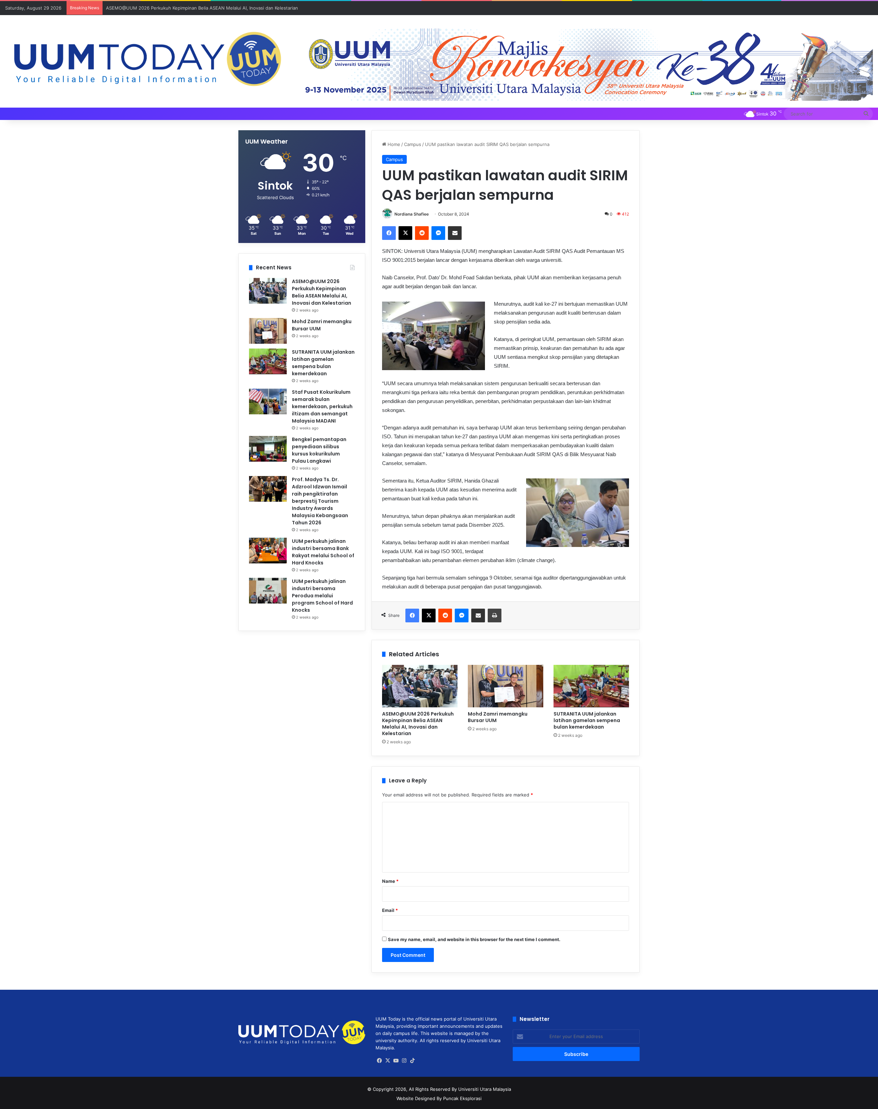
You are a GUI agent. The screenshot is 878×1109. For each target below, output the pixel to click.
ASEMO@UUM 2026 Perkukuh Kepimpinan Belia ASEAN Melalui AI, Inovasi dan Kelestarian (202, 8)
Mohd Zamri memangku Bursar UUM (497, 717)
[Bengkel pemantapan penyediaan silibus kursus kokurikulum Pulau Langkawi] (268, 449)
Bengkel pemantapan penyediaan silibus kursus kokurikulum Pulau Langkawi (319, 450)
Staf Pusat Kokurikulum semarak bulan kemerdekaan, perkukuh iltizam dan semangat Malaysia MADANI (322, 406)
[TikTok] (412, 1061)
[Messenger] (438, 233)
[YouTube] (396, 1061)
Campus (412, 144)
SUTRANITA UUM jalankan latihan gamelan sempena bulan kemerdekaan (587, 720)
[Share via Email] (455, 233)
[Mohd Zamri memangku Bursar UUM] (505, 686)
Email (390, 910)
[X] (405, 233)
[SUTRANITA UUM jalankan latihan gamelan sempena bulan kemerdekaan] (591, 686)
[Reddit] (422, 233)
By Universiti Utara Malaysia (481, 1089)
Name (390, 881)
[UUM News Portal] (146, 60)
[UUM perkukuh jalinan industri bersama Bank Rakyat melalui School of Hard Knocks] (268, 550)
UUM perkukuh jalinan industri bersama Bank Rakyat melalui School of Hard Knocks (323, 552)
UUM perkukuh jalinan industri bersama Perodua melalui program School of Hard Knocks (322, 595)
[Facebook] (389, 233)
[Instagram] (404, 1061)
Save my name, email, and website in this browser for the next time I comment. (474, 939)
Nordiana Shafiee (411, 214)
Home (393, 144)
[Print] (494, 615)
